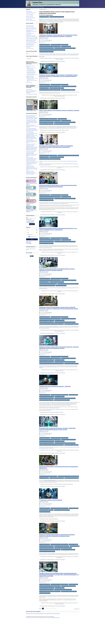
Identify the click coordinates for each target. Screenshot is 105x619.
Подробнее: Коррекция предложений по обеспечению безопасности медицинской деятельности (56, 484)
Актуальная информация (48, 40)
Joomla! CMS (28, 617)
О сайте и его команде (30, 15)
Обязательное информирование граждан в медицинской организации (31, 91)
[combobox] (30, 59)
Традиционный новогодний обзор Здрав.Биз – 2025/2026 (55, 386)
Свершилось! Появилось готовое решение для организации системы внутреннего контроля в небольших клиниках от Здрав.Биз (58, 35)
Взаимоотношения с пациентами (61, 285)
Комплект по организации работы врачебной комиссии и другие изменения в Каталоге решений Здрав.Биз (57, 269)
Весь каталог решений (29, 48)
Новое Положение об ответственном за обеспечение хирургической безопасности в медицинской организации (57, 186)
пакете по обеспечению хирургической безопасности (49, 245)
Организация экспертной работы (31, 42)
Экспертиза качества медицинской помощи (68, 318)
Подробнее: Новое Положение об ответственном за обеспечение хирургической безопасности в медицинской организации (59, 212)
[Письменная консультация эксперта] (31, 194)
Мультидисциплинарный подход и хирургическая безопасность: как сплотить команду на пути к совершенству (58, 229)
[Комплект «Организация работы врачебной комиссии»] (31, 207)
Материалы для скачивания (30, 17)
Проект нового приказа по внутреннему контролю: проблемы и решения (59, 110)
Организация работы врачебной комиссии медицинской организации (65, 287)
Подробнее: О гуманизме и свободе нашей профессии (49, 518)
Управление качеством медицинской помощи (69, 86)
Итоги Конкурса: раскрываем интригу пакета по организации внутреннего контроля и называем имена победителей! (56, 146)
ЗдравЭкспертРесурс (29, 16)
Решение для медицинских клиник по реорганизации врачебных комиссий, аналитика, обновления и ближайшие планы (57, 535)
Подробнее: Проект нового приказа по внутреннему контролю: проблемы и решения (54, 130)
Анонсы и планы (29, 11)
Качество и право (29, 82)
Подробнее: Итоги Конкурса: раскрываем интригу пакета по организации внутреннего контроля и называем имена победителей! (59, 167)
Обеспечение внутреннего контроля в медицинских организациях (50, 46)
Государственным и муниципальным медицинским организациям (31, 31)
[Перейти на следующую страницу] (54, 608)
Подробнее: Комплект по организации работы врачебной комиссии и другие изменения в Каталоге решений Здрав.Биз (59, 291)
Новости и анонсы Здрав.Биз (44, 16)
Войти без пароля (33, 236)
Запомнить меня (30, 234)
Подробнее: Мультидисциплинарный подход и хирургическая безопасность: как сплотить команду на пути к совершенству (59, 253)
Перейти (63, 61)
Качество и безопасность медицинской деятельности (59, 44)
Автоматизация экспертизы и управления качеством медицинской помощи (51, 363)
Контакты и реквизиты (30, 14)
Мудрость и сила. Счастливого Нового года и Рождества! (51, 407)
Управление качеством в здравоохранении (46, 51)
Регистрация (28, 243)
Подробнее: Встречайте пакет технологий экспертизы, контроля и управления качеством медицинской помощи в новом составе (60, 451)
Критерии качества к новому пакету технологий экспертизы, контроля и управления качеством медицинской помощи (59, 347)
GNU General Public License (55, 617)
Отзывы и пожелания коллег (30, 20)
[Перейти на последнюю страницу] (56, 608)
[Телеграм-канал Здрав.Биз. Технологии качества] (32, 102)
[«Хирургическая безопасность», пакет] (31, 187)
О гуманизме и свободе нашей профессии (50, 500)
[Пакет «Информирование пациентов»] (31, 200)
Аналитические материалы (62, 118)
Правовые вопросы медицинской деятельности (47, 285)
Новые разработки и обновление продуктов (57, 16)
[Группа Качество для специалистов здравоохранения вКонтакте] (32, 107)
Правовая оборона (29, 89)
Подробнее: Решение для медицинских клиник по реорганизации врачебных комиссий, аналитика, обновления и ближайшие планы (60, 557)
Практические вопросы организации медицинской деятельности (65, 48)
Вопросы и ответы (29, 19)
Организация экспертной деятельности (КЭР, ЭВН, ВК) (48, 283)
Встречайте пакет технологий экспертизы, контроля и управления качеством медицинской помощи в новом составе (57, 428)
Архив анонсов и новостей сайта (31, 12)
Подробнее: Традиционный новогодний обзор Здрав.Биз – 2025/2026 (51, 412)
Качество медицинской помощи (45, 44)
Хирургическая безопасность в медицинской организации (60, 203)
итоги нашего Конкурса (58, 127)
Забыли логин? (28, 242)
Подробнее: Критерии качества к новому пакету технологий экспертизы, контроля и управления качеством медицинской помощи (59, 370)
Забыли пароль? (28, 241)
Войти (32, 239)
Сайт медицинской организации (31, 94)
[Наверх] (103, 617)
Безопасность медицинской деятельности (50, 480)
